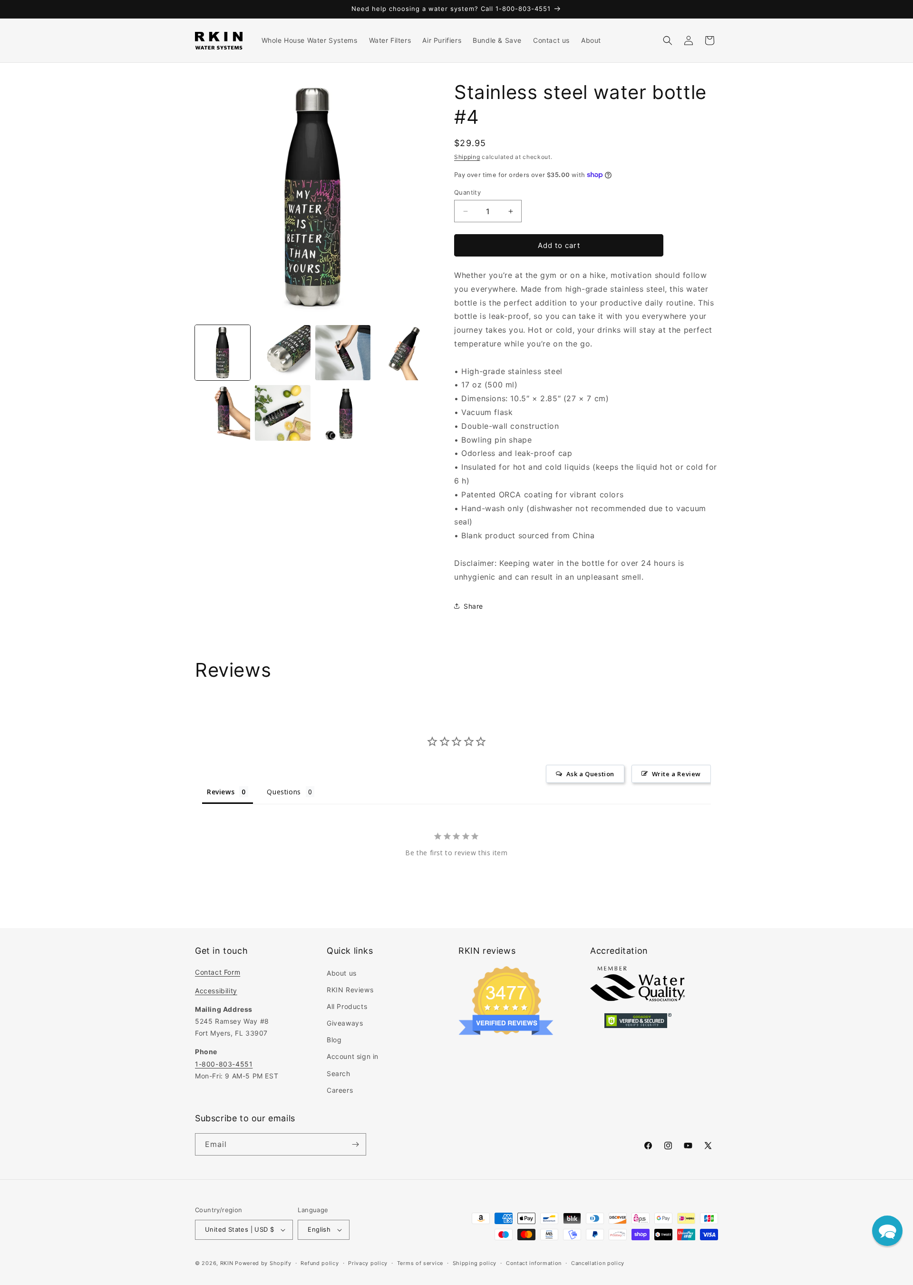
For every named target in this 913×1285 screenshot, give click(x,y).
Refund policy (320, 1263)
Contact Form (217, 972)
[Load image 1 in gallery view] (222, 352)
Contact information (534, 1263)
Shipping (467, 156)
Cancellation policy (597, 1263)
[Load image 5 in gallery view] (222, 412)
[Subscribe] (355, 1144)
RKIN (226, 1263)
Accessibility (216, 991)
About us (342, 973)
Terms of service (420, 1263)
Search (338, 1073)
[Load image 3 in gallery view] (342, 352)
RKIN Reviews (350, 990)
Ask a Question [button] (590, 774)
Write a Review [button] (676, 774)
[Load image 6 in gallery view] (282, 412)
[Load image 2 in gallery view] (282, 352)
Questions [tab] (284, 791)
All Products (347, 1006)
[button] (667, 40)
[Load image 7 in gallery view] (342, 412)
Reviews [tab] (220, 791)
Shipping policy (475, 1263)
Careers (340, 1090)
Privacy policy (368, 1263)
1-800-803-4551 (224, 1064)
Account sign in (353, 1056)
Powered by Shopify (263, 1263)
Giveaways (345, 1023)
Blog (334, 1040)
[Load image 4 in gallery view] (402, 352)
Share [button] (473, 606)
